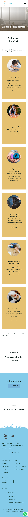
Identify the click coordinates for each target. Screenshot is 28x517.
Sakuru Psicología (11, 509)
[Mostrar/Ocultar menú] (25, 3)
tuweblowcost (20, 511)
